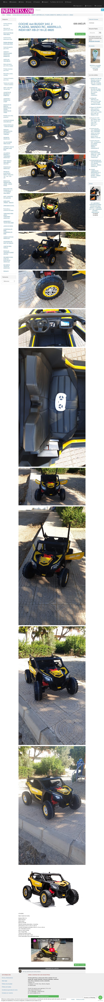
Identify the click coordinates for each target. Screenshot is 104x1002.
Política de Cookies (6, 987)
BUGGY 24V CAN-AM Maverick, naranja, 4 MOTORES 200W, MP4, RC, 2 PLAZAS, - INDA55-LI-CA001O (96, 81)
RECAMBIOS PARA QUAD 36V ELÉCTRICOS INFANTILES (8, 259)
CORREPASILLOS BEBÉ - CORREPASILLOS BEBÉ (8, 231)
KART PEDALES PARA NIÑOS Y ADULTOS (7, 162)
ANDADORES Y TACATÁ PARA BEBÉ (9, 222)
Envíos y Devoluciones (7, 977)
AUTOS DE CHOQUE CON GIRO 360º (9, 121)
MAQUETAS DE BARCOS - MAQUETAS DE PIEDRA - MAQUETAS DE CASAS (7, 108)
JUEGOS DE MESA (8, 226)
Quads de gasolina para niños (8, 47)
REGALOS (6, 271)
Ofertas (91, 183)
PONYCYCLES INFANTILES (7, 167)
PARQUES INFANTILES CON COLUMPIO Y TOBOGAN (8, 132)
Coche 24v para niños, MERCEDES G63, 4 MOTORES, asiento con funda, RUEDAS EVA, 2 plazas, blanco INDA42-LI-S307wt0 (95, 133)
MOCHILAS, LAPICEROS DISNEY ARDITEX (9, 252)
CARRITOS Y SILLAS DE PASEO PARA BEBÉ (9, 148)
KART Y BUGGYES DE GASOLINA (8, 197)
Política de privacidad (7, 984)
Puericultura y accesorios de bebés (8, 209)
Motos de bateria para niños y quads (8, 64)
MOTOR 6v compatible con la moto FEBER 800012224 (95, 67)
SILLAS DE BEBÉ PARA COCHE (8, 142)
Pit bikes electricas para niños (8, 69)
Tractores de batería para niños (8, 79)
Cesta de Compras (93, 19)
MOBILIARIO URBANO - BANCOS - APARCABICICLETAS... (9, 203)
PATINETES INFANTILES (7, 138)
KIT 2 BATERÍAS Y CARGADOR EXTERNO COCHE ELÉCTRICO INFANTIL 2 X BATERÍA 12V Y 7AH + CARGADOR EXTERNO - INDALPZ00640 (95, 207)
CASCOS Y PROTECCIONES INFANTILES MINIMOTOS (8, 54)
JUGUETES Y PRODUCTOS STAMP (7, 100)
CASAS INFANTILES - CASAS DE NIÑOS (8, 125)
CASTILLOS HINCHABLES (7, 60)
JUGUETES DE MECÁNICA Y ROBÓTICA (7, 94)
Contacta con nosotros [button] (44, 996)
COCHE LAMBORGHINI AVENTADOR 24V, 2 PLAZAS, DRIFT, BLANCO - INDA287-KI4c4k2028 (96, 173)
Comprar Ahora (81, 34)
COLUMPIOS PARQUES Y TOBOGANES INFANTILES (7, 155)
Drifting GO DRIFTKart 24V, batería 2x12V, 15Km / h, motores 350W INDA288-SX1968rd (96, 101)
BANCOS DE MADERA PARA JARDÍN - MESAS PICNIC (8, 183)
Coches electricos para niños (8, 24)
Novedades (91, 46)
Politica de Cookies (80, 999)
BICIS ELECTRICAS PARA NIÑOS (8, 33)
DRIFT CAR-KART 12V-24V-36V (8, 88)
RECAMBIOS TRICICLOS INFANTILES (7, 266)
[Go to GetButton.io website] (100, 1000)
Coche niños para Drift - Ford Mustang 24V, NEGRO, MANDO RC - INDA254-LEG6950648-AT (96, 144)
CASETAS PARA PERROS (7, 247)
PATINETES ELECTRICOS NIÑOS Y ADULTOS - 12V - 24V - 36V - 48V (9, 175)
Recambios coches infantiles (8, 74)
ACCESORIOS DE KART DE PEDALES (8, 242)
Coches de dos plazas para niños (8, 38)
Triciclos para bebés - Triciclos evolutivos (8, 83)
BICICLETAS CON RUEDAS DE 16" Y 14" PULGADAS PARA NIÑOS (8, 191)
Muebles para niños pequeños (8, 116)
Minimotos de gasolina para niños (8, 29)
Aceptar (73, 999)
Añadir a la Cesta (80, 965)
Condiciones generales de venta (9, 990)
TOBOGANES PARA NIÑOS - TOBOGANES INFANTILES (8, 216)
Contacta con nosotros (7, 993)
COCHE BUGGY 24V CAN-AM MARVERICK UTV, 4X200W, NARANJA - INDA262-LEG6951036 (96, 163)
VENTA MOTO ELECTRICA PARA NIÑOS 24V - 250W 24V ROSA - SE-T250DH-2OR (95, 154)
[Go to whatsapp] (100, 997)
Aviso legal (4, 981)
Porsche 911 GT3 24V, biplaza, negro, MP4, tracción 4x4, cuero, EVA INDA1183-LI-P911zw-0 (95, 121)
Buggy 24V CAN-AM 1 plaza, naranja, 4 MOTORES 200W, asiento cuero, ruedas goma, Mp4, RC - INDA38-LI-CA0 (96, 111)
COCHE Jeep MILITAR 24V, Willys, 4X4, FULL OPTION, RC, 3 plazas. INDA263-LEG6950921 (96, 91)
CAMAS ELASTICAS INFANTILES (8, 237)
